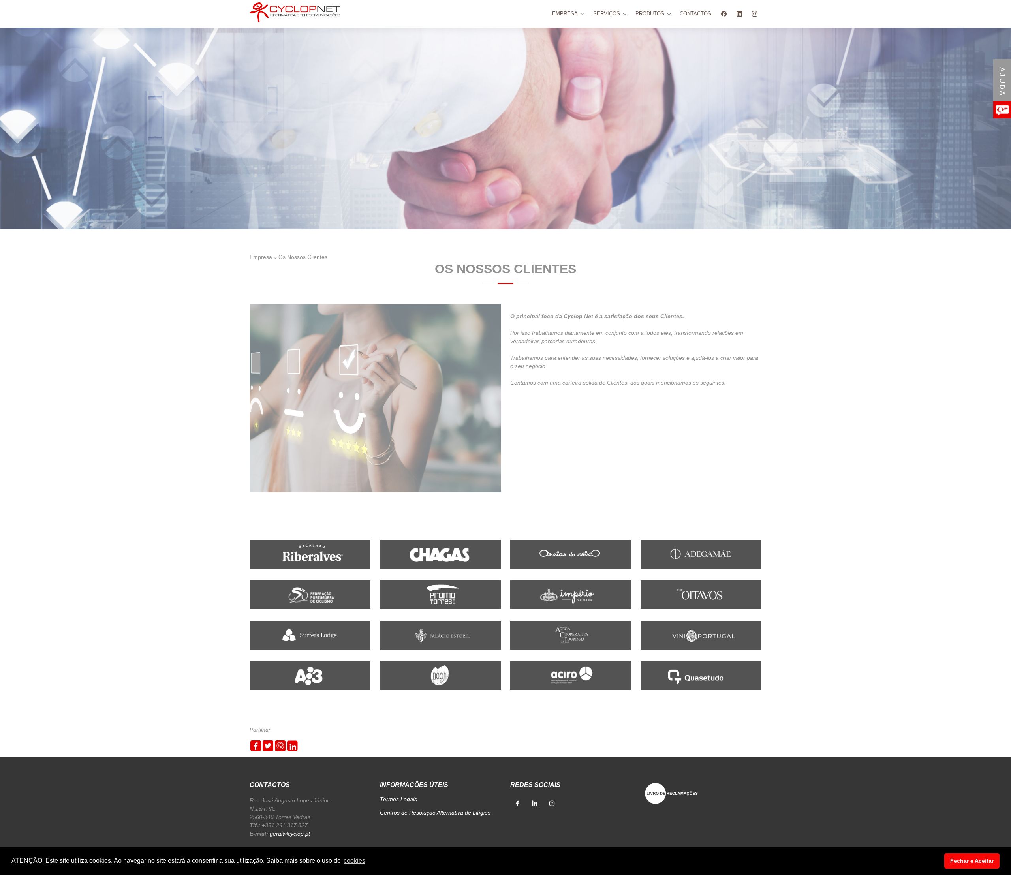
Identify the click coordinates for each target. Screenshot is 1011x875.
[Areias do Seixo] (570, 553)
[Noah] (440, 675)
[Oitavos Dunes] (701, 594)
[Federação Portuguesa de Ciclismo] (310, 594)
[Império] (570, 594)
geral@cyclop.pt (290, 833)
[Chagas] (440, 553)
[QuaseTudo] (701, 675)
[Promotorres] (440, 594)
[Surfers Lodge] (310, 634)
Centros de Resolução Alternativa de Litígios (435, 812)
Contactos (695, 14)
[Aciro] (570, 675)
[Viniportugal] (701, 634)
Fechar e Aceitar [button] (972, 861)
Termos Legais (398, 799)
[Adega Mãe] (701, 553)
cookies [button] (354, 860)
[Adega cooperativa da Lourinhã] (570, 634)
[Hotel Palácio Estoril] (440, 634)
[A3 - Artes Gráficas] (310, 675)
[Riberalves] (310, 553)
